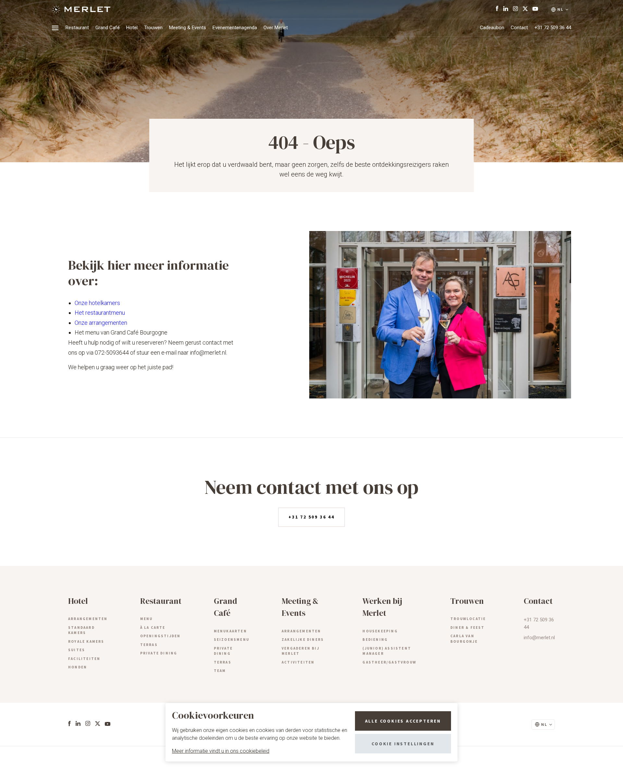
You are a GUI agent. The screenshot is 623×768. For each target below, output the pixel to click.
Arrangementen (88, 618)
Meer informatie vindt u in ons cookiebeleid (220, 751)
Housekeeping (379, 631)
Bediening (375, 639)
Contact (519, 27)
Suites (76, 650)
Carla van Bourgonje (464, 639)
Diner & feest (467, 627)
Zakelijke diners (303, 639)
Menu (146, 618)
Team (220, 670)
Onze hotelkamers (97, 302)
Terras (149, 644)
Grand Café (107, 27)
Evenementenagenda (235, 27)
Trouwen (153, 27)
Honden (77, 667)
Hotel (132, 27)
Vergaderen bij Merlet (300, 651)
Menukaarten (230, 631)
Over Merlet (275, 27)
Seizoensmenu (231, 639)
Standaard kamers (81, 630)
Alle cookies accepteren (403, 721)
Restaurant (77, 27)
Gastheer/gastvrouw (389, 662)
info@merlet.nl (539, 637)
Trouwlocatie (468, 618)
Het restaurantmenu (100, 312)
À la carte (152, 627)
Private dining (158, 653)
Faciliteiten (84, 658)
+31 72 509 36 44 (552, 27)
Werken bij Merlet (382, 607)
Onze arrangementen (101, 322)
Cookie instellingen (403, 744)
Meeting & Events (187, 27)
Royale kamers (86, 641)
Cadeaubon (492, 27)
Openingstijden (160, 636)
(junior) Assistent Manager (386, 651)
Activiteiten (298, 662)
